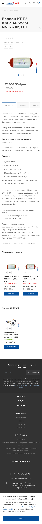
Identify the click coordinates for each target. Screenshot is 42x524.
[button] (18, 75)
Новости (21, 421)
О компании (21, 418)
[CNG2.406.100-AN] (21, 62)
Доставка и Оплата (21, 461)
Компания (21, 413)
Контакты (21, 424)
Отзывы (23, 105)
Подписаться (33, 372)
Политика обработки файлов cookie (21, 453)
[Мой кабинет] (34, 3)
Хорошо (21, 519)
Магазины (21, 439)
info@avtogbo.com (23, 478)
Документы (21, 427)
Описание (9, 105)
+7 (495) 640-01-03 (21, 474)
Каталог (21, 396)
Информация (21, 435)
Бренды (21, 405)
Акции (21, 401)
